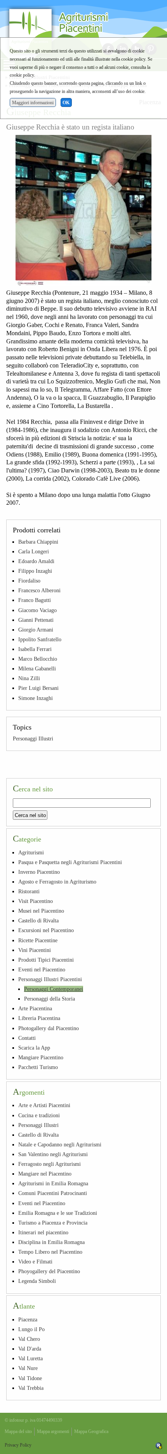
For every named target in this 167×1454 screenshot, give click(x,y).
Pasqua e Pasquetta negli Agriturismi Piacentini (70, 862)
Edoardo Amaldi (36, 561)
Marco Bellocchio (37, 659)
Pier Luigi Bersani (38, 688)
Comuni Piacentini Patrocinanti (52, 1193)
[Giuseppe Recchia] (83, 210)
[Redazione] (158, 1445)
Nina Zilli (29, 678)
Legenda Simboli (37, 1281)
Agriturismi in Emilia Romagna (53, 1183)
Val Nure (28, 1368)
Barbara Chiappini (38, 542)
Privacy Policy (18, 1445)
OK (66, 102)
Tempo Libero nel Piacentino (50, 1252)
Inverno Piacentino (39, 872)
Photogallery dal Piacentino (48, 1028)
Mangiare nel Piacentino (44, 1174)
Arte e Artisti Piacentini (44, 1105)
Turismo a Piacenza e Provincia (52, 1223)
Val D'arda (29, 1349)
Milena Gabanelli (37, 668)
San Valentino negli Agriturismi (53, 1154)
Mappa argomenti (53, 1431)
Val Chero (29, 1339)
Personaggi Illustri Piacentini (50, 979)
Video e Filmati (35, 1261)
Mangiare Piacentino (40, 1057)
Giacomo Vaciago (37, 610)
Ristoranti (29, 891)
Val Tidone (30, 1378)
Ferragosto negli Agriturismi (49, 1164)
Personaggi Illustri (33, 738)
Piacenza (27, 1319)
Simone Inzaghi (35, 698)
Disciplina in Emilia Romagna (51, 1242)
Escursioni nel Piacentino (46, 930)
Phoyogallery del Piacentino (49, 1271)
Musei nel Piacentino (41, 911)
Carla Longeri (33, 551)
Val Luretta (30, 1358)
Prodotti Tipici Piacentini (46, 960)
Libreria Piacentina (39, 1018)
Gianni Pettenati (36, 620)
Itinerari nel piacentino (43, 1232)
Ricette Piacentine (37, 940)
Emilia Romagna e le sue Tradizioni (57, 1213)
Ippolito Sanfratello (39, 639)
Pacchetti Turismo (38, 1067)
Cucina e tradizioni (39, 1115)
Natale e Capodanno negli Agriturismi (59, 1144)
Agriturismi (31, 852)
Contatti (27, 1038)
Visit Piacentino (35, 901)
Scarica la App (34, 1048)
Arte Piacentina (35, 1008)
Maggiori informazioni (33, 102)
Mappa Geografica (91, 1431)
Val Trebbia (30, 1388)
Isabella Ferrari (35, 649)
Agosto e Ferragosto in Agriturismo (57, 881)
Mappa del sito (18, 1431)
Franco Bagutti (34, 600)
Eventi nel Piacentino (41, 969)
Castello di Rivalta (38, 920)
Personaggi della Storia (49, 999)
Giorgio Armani (35, 629)
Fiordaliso (29, 580)
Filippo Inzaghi (35, 571)
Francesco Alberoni (39, 590)
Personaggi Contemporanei (53, 989)
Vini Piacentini (34, 950)
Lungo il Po (31, 1329)
